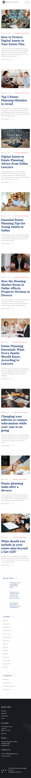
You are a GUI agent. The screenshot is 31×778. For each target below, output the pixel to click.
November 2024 (7, 630)
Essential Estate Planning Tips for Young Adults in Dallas (13, 225)
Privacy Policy (4, 716)
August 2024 (6, 640)
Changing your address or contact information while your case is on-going (14, 423)
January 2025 (6, 624)
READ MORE (5, 59)
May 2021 (5, 667)
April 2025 (5, 620)
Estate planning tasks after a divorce (12, 486)
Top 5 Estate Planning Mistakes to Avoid (14, 100)
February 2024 (6, 660)
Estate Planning (25, 33)
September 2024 (7, 637)
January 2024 (6, 664)
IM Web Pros (18, 772)
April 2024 (5, 654)
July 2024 (5, 644)
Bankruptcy (18, 33)
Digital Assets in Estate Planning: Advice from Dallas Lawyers (14, 162)
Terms (3, 718)
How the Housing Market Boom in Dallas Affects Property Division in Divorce (15, 288)
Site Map (3, 711)
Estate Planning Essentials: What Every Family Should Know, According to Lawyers (12, 354)
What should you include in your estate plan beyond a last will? (14, 546)
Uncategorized (6, 689)
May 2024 (5, 650)
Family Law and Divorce (9, 686)
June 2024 (5, 647)
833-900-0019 (7, 756)
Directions (3, 733)
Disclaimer (4, 713)
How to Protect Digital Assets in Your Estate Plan (12, 40)
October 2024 (6, 634)
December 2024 (7, 627)
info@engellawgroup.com (11, 753)
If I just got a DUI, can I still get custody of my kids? (15, 585)
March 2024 (6, 657)
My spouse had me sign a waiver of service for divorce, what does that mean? (15, 595)
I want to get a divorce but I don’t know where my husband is (15, 605)
